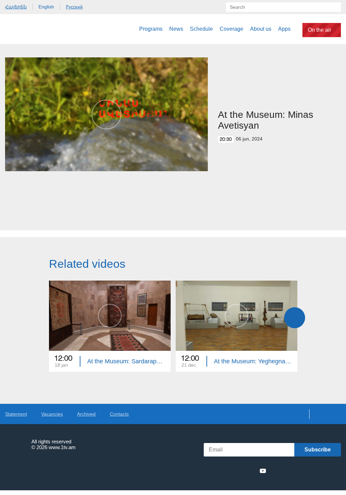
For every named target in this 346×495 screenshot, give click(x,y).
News (176, 29)
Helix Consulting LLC (34, 468)
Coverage (231, 29)
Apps (284, 29)
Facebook (215, 471)
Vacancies (52, 414)
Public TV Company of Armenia (39, 29)
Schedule (201, 29)
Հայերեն (16, 7)
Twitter (226, 471)
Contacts (119, 414)
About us (260, 29)
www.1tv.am (62, 447)
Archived (86, 414)
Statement (16, 414)
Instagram (251, 471)
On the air (319, 30)
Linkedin (238, 471)
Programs (151, 29)
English (46, 6)
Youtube (263, 471)
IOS (289, 471)
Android (325, 471)
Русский (74, 7)
